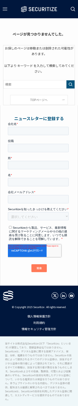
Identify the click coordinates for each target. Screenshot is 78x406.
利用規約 (39, 323)
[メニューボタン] (5, 9)
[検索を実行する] (70, 84)
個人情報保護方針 (39, 316)
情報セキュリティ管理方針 (39, 329)
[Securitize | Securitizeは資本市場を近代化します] (39, 9)
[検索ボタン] (73, 9)
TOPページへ (39, 100)
